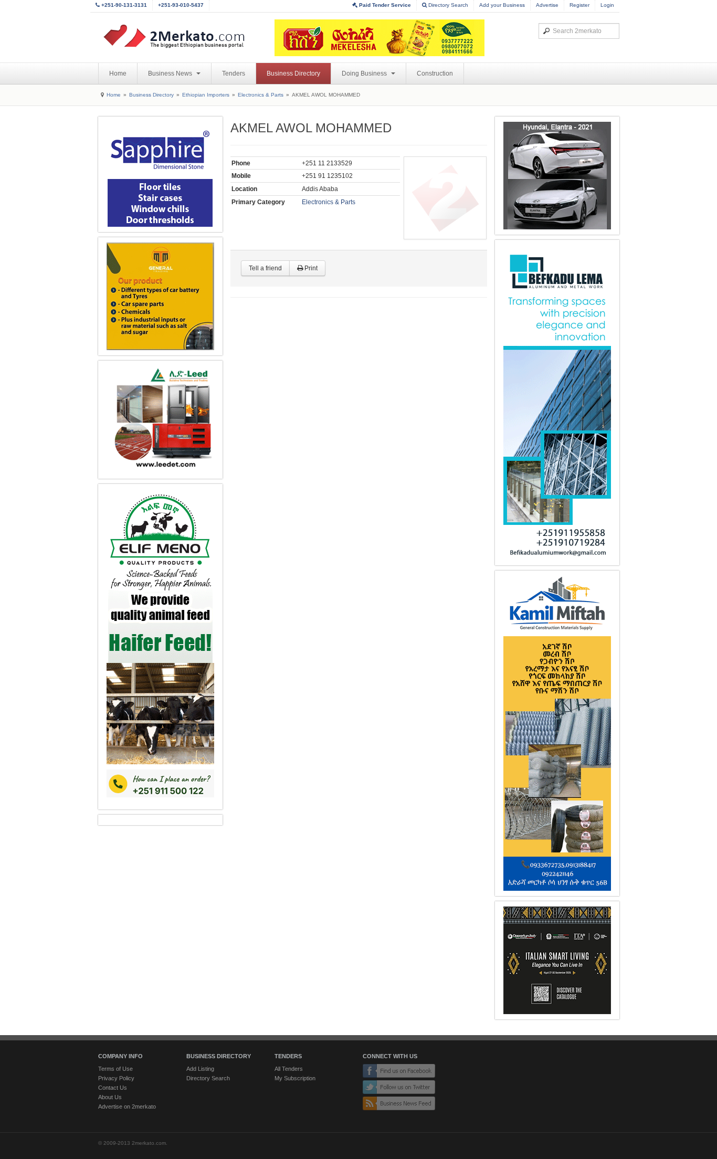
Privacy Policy (116, 1078)
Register (579, 5)
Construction (435, 73)
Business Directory (293, 73)
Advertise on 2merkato (127, 1106)
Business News (171, 73)
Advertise (547, 5)
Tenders (233, 73)
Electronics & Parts (260, 95)
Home (117, 73)
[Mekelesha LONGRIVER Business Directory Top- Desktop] (379, 37)
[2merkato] (180, 36)
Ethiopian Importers (205, 95)
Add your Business (502, 5)
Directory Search (447, 5)
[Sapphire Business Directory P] (160, 174)
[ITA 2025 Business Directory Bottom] (557, 960)
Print (310, 268)
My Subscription (295, 1078)
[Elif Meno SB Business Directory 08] (160, 646)
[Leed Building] (160, 419)
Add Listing (200, 1069)
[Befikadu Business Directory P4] (557, 402)
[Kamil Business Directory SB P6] (557, 733)
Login (607, 5)
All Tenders (289, 1069)
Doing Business (365, 73)
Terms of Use (115, 1069)
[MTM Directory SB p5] (160, 296)
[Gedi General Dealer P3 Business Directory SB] (557, 175)
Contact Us (112, 1087)
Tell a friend (265, 268)
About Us (110, 1097)
